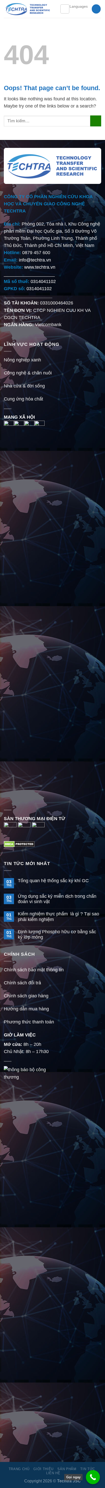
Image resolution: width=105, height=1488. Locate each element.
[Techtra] (28, 9)
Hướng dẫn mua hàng (26, 1008)
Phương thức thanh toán (29, 1021)
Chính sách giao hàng (26, 995)
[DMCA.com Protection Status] (19, 843)
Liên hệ (53, 1473)
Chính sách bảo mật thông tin (34, 969)
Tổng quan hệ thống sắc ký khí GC (53, 880)
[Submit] (95, 120)
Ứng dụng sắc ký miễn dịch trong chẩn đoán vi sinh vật (57, 899)
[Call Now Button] (93, 1477)
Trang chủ (19, 1469)
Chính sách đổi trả (22, 982)
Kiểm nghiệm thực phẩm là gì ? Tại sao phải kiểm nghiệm (58, 916)
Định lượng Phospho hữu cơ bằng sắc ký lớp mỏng (57, 934)
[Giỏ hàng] (96, 9)
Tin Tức (87, 1469)
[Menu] (64, 8)
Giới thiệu (43, 1469)
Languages (79, 6)
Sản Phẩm (66, 1469)
